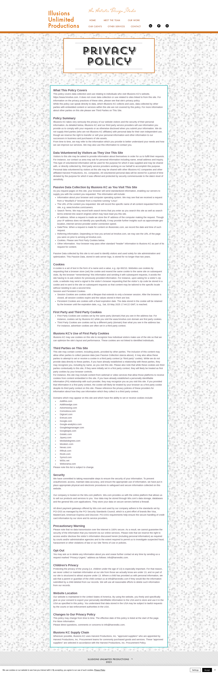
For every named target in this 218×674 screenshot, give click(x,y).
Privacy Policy (99, 670)
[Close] (214, 670)
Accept (207, 670)
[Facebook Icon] (158, 25)
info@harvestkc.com (117, 557)
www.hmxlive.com (122, 319)
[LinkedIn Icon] (150, 25)
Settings (195, 670)
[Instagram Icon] (167, 25)
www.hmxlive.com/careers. (79, 207)
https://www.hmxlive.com (65, 97)
